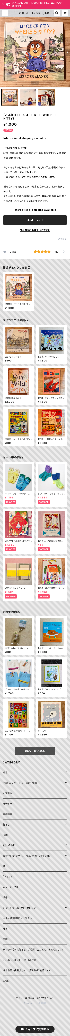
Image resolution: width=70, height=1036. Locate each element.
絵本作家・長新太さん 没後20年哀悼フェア (27, 970)
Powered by (31, 1003)
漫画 (5, 834)
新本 (5, 928)
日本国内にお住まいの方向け (35, 230)
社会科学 (8, 803)
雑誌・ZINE (9, 845)
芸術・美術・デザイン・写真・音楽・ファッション (27, 855)
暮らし (6, 824)
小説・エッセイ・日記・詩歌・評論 (20, 782)
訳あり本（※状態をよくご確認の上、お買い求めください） (33, 949)
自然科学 (8, 814)
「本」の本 (8, 876)
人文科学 (8, 793)
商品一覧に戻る (35, 751)
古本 (5, 939)
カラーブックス (10, 887)
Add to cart (35, 220)
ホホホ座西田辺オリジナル (17, 918)
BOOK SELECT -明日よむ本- (20, 959)
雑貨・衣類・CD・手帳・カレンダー (20, 907)
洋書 (5, 897)
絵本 (5, 772)
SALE (6, 980)
